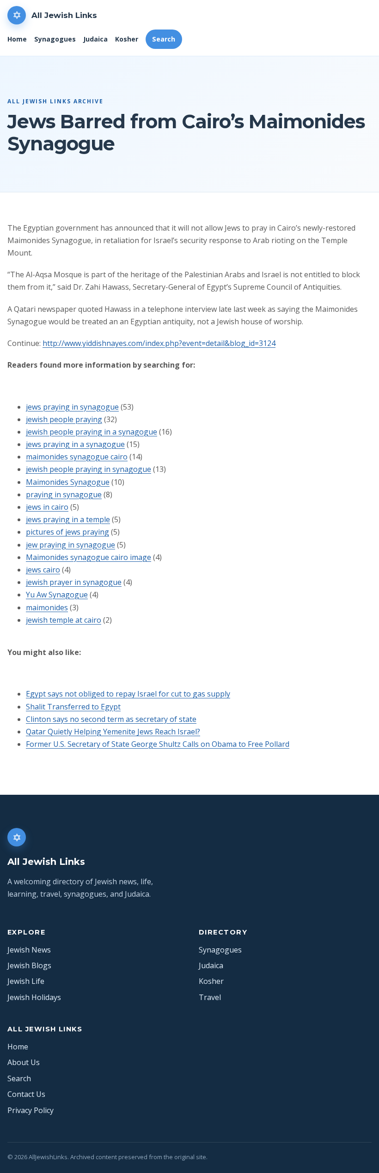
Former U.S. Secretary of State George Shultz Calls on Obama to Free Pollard (157, 744)
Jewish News (29, 950)
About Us (23, 1062)
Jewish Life (25, 981)
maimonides (47, 607)
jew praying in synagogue (70, 545)
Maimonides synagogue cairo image (88, 557)
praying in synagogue (64, 494)
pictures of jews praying (67, 532)
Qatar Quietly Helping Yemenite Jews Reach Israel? (113, 731)
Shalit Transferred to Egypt (73, 707)
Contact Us (26, 1094)
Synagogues (55, 39)
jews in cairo (47, 507)
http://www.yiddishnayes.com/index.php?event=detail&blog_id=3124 (159, 343)
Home (17, 39)
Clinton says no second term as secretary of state (111, 719)
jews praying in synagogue (72, 407)
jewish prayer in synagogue (74, 582)
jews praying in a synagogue (75, 444)
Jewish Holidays (34, 997)
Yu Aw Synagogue (57, 594)
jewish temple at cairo (63, 620)
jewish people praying (64, 419)
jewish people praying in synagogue (88, 469)
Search (163, 39)
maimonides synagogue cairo (77, 457)
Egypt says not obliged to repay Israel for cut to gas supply (128, 694)
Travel (210, 997)
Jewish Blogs (29, 965)
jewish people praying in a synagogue (91, 432)
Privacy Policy (30, 1110)
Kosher (126, 39)
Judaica (95, 39)
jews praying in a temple (68, 519)
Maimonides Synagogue (68, 482)
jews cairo (43, 570)
